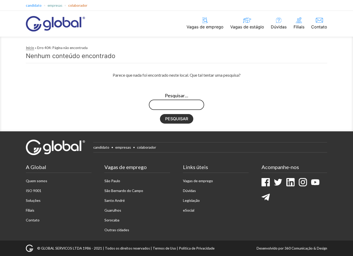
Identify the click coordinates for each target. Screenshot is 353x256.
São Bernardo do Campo (123, 190)
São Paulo (112, 181)
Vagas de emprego (205, 26)
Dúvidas (279, 26)
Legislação (191, 200)
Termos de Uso (164, 248)
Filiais (299, 26)
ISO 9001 (33, 190)
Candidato (34, 5)
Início (30, 48)
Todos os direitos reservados (127, 248)
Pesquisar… (176, 95)
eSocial (188, 210)
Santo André (114, 200)
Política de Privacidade (196, 248)
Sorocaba (111, 220)
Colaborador (77, 5)
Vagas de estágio (247, 26)
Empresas (55, 5)
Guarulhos (112, 210)
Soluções (33, 200)
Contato (319, 26)
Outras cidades (116, 230)
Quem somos (36, 181)
